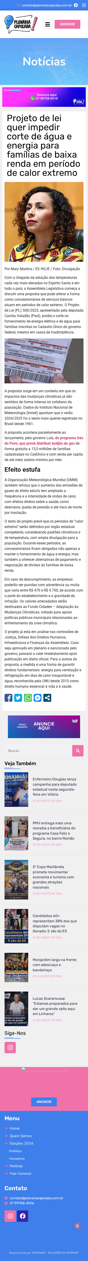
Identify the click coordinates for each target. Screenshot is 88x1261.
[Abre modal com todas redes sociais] (47, 698)
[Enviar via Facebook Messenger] (38, 698)
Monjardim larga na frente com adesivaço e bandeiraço (54, 965)
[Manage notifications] (77, 1226)
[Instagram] (84, 5)
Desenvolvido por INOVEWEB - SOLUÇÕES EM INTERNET (44, 1252)
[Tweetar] (18, 698)
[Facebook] (76, 5)
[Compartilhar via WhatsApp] (28, 698)
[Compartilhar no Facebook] (8, 698)
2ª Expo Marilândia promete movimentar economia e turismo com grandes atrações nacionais (53, 877)
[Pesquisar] (77, 750)
